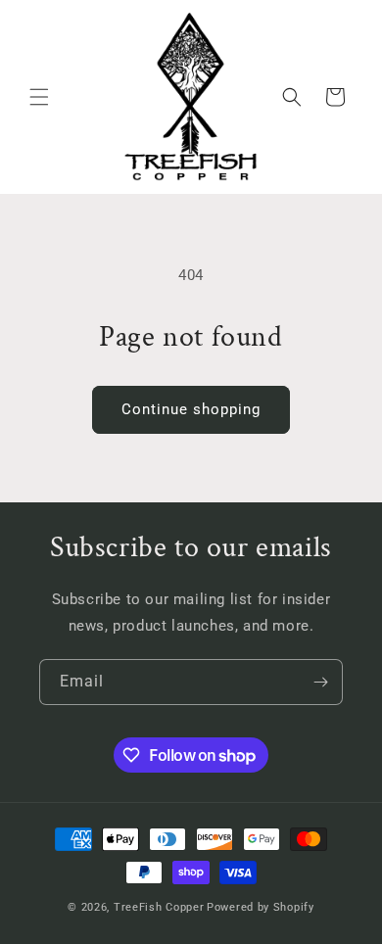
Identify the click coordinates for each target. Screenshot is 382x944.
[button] (39, 96)
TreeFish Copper (159, 907)
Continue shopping (191, 409)
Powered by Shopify (260, 907)
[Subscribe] (320, 682)
